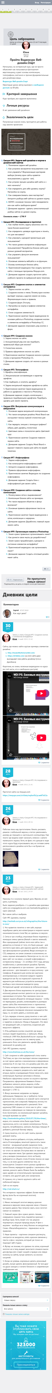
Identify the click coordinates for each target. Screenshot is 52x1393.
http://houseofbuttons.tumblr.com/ (21, 653)
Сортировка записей (11, 1296)
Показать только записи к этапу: (15, 1305)
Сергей (16, 610)
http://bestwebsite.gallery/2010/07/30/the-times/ (24, 1118)
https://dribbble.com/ (16, 656)
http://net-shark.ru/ (11, 1189)
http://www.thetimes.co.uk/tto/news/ (19, 1052)
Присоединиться (26, 1364)
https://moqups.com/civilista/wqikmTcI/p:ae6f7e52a (25, 795)
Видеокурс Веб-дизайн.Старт (15, 81)
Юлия (14, 639)
